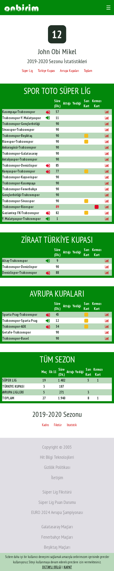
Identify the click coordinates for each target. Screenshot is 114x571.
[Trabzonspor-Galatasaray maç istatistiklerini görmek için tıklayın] (107, 153)
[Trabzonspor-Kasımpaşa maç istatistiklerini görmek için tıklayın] (107, 183)
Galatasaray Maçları (57, 527)
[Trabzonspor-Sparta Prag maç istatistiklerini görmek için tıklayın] (107, 320)
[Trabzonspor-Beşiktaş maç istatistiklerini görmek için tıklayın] (107, 135)
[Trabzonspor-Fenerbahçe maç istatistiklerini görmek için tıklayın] (107, 189)
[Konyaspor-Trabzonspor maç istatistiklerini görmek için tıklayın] (107, 171)
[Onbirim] (21, 7)
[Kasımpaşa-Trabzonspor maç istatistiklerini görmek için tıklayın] (107, 112)
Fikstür (58, 425)
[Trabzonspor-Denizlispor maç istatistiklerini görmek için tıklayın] (107, 165)
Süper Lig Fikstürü (57, 492)
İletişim (57, 477)
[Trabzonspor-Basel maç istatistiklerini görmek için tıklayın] (107, 338)
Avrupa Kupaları (69, 70)
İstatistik (72, 425)
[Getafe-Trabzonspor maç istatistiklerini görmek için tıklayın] (107, 332)
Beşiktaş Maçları (57, 547)
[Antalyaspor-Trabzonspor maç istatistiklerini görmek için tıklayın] (107, 159)
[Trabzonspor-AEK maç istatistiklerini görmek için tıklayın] (107, 326)
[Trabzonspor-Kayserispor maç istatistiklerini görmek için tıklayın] (107, 177)
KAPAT (68, 567)
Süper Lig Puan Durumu (57, 502)
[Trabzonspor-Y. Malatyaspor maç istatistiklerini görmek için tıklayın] (107, 118)
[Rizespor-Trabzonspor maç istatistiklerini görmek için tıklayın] (107, 141)
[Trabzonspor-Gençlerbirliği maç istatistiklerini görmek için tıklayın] (107, 124)
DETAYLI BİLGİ (51, 567)
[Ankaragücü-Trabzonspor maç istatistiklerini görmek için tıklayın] (107, 147)
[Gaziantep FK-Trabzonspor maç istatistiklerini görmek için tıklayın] (107, 213)
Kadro (45, 425)
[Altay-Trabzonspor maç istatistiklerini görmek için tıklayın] (107, 260)
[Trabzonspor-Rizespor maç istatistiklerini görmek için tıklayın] (107, 207)
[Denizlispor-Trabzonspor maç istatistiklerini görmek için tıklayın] (107, 272)
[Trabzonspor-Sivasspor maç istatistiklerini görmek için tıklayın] (107, 201)
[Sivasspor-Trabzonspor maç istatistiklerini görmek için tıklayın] (107, 129)
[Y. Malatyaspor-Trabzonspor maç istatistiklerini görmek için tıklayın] (107, 219)
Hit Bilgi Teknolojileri (57, 457)
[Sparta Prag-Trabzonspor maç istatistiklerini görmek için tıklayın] (107, 314)
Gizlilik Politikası (57, 467)
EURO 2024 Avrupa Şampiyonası (57, 512)
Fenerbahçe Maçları (57, 537)
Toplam (88, 70)
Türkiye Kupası (46, 70)
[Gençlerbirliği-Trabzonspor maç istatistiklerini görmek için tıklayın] (107, 195)
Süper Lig (27, 70)
